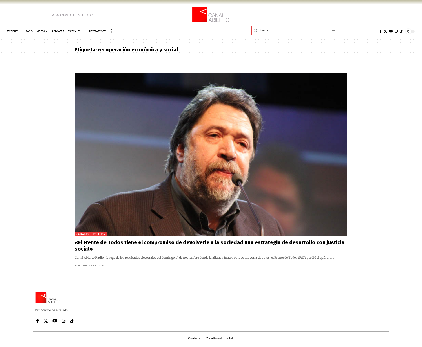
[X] (385, 31)
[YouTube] (391, 31)
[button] (111, 31)
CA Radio (82, 234)
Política (99, 234)
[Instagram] (396, 31)
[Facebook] (381, 31)
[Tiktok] (401, 31)
